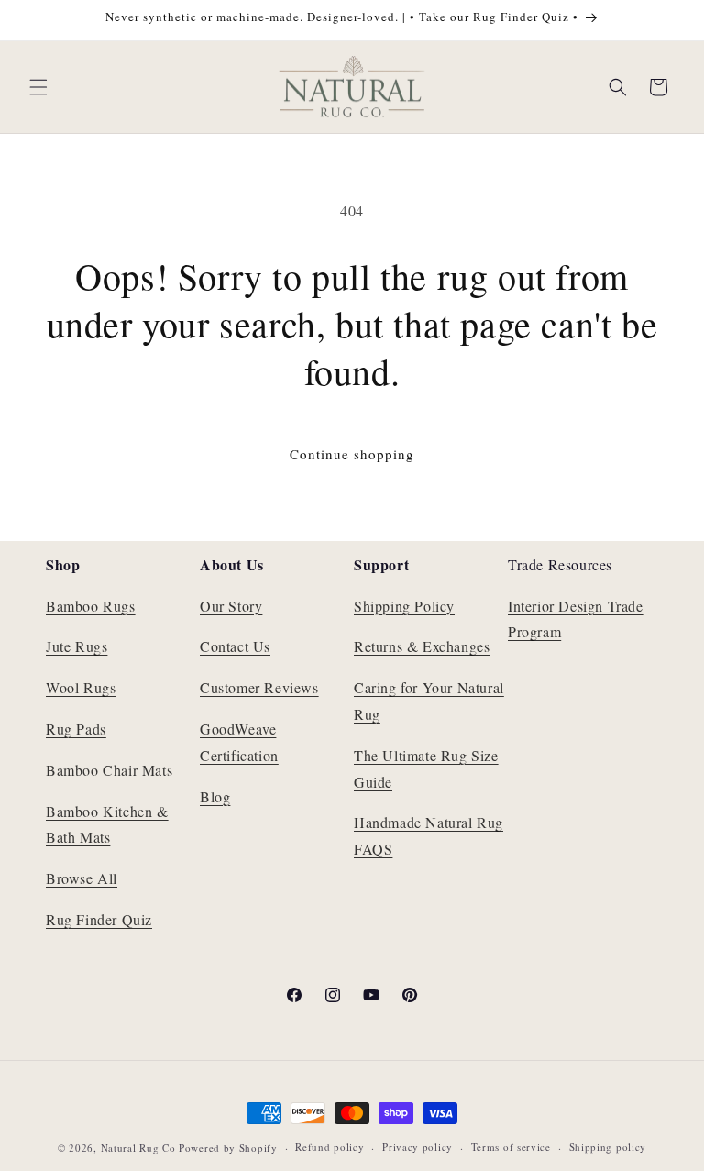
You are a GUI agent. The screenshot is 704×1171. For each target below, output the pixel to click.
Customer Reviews (259, 687)
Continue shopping (352, 454)
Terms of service (511, 1147)
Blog (215, 796)
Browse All (81, 878)
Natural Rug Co (138, 1147)
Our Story (231, 605)
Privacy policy (417, 1147)
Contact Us (235, 646)
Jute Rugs (76, 646)
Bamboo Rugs (91, 605)
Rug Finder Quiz (99, 919)
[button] (38, 87)
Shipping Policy (404, 605)
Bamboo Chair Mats (109, 769)
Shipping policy (608, 1147)
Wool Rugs (81, 687)
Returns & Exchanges (422, 646)
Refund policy (329, 1147)
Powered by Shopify (228, 1147)
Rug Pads (76, 728)
